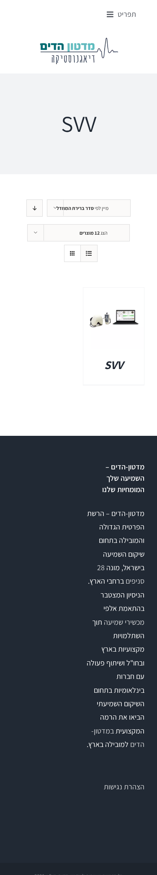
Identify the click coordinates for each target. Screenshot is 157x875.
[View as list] (89, 253)
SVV (113, 364)
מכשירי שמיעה (124, 622)
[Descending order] (34, 208)
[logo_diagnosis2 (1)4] (79, 40)
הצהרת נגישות (124, 786)
